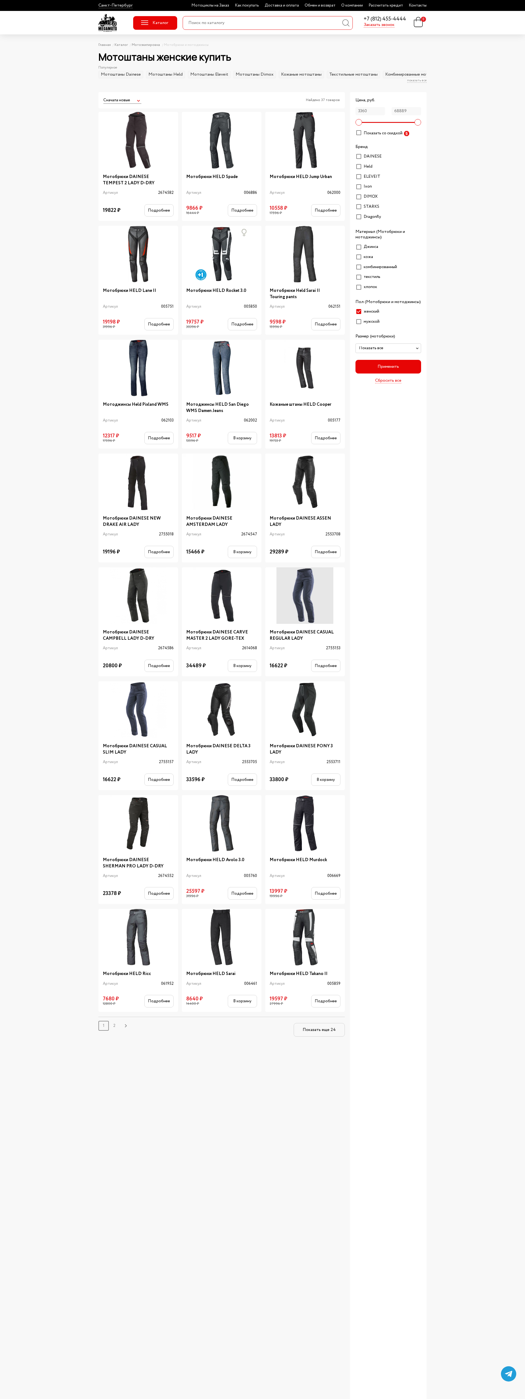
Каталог (160, 23)
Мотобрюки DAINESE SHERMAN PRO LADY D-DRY (133, 863)
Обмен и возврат (320, 5)
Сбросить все (388, 381)
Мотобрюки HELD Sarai (210, 974)
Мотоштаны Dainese (121, 74)
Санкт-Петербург (115, 5)
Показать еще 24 (319, 1030)
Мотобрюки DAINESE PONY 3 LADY (301, 749)
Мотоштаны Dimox (254, 74)
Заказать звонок (379, 25)
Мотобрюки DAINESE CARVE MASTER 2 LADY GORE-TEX (217, 635)
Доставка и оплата (282, 5)
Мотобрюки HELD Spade (212, 177)
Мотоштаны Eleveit (209, 74)
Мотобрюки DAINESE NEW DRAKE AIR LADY (132, 521)
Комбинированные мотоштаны (414, 74)
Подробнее (159, 210)
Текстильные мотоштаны (353, 74)
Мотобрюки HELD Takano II (299, 974)
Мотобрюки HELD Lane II (129, 291)
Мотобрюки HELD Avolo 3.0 (215, 860)
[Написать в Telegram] (508, 1374)
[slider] (358, 122)
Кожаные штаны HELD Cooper (300, 405)
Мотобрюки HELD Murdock (298, 860)
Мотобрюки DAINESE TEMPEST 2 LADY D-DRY (128, 180)
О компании (352, 5)
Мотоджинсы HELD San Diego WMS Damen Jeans (217, 408)
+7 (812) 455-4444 (385, 19)
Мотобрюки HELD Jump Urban (301, 177)
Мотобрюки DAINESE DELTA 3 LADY (218, 749)
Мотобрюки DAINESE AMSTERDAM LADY (209, 521)
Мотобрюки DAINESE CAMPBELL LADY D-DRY (128, 635)
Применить (388, 367)
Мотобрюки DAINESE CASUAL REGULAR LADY (302, 635)
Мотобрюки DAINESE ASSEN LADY (300, 521)
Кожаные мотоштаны (301, 74)
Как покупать (247, 5)
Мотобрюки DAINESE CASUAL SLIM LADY (135, 749)
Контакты (418, 5)
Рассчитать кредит (386, 5)
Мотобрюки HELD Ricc (127, 974)
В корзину (242, 438)
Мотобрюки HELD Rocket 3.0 (216, 291)
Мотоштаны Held (165, 74)
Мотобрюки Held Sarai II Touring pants (295, 294)
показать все (417, 80)
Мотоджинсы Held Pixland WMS (135, 405)
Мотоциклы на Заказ (210, 5)
